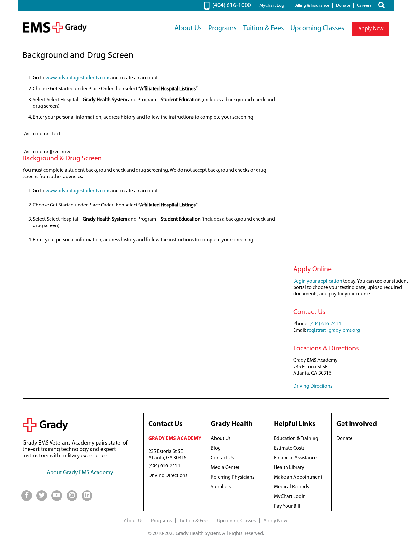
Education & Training (296, 438)
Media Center (225, 467)
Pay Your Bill (287, 506)
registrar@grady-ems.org (333, 330)
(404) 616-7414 (325, 324)
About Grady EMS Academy (80, 473)
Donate (343, 5)
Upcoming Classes (317, 28)
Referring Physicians (232, 477)
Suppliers (221, 487)
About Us (188, 28)
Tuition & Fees (263, 28)
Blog (216, 448)
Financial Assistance (295, 458)
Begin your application (317, 281)
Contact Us (222, 458)
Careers (364, 5)
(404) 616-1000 (231, 6)
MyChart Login (273, 5)
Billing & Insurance (312, 5)
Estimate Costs (289, 448)
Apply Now (371, 29)
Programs (222, 28)
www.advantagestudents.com (76, 78)
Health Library (289, 467)
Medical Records (291, 487)
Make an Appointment (298, 477)
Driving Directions (312, 386)
